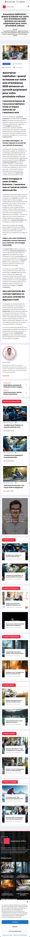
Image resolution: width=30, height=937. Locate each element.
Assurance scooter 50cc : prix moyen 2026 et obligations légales (14, 486)
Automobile (6, 64)
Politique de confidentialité (20, 935)
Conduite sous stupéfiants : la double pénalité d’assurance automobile (13, 456)
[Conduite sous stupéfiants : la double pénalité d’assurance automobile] (15, 443)
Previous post (7, 382)
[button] (27, 902)
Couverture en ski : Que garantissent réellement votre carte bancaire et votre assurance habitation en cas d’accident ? (14, 798)
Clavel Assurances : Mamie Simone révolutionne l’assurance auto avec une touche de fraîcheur (12, 393)
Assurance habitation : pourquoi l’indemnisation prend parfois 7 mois (22, 894)
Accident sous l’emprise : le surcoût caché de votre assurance (13, 426)
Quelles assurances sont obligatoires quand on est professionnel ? (13, 604)
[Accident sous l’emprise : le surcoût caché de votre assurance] (15, 413)
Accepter (15, 922)
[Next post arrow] (26, 393)
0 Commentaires (19, 67)
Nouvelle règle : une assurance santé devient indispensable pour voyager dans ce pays (14, 818)
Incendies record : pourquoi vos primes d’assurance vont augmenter (15, 673)
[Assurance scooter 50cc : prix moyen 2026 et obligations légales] (15, 474)
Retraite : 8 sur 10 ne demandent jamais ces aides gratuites (15, 769)
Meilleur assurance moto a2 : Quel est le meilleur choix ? (14, 701)
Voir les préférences (15, 931)
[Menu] (28, 6)
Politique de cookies (7, 935)
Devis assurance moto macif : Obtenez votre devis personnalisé (14, 721)
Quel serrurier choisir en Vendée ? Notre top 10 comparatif (15, 624)
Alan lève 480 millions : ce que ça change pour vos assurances (15, 749)
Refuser (15, 927)
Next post (5, 390)
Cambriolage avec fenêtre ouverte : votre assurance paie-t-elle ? (15, 652)
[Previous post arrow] (26, 385)
